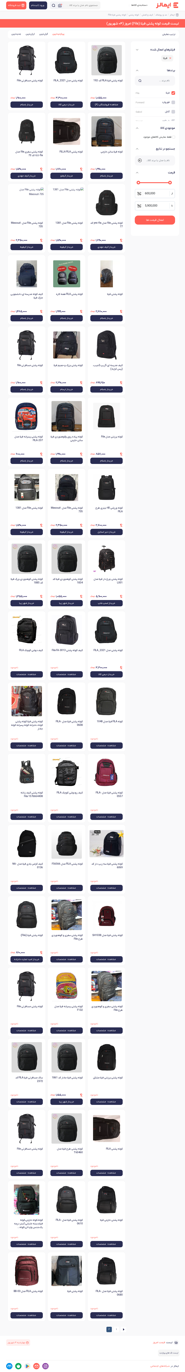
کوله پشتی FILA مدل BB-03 (28, 1291)
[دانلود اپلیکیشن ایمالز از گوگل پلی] (27, 1366)
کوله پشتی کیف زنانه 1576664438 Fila (32, 794)
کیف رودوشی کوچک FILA (70, 793)
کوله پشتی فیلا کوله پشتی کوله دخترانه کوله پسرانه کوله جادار (27, 725)
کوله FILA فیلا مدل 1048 (110, 721)
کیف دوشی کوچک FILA (31, 650)
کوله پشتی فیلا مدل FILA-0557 (109, 794)
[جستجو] (53, 5)
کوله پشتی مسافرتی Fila (30, 80)
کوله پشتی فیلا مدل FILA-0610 (69, 1221)
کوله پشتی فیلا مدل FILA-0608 (69, 723)
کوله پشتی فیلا (75, 1291)
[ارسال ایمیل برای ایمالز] (36, 1366)
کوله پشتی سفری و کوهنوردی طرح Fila (67, 937)
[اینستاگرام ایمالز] (45, 1366)
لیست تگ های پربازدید (168, 1353)
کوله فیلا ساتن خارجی (112, 152)
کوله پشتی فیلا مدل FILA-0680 (109, 1293)
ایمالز (172, 15)
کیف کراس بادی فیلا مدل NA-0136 (27, 865)
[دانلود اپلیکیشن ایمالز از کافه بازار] (18, 1366)
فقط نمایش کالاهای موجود (157, 137)
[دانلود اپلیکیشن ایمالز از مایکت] (9, 1366)
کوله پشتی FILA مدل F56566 (67, 864)
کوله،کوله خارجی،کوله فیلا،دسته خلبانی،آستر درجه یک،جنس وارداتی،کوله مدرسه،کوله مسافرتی (28, 1224)
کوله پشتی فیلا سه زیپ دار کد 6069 (107, 865)
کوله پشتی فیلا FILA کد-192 (108, 80)
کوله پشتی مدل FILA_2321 (68, 80)
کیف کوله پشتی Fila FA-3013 (67, 650)
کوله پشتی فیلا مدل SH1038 (107, 935)
